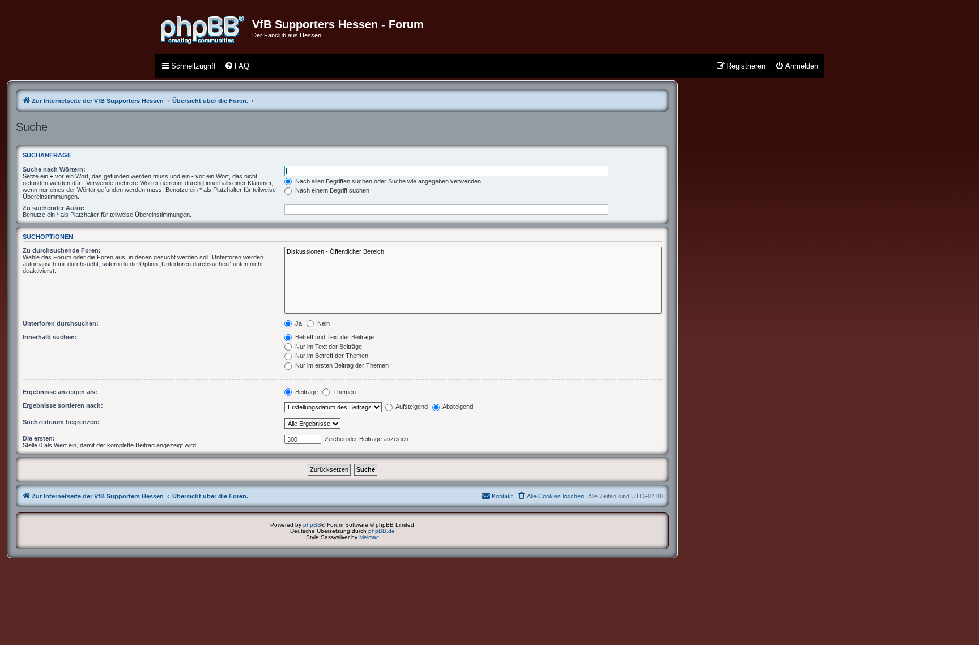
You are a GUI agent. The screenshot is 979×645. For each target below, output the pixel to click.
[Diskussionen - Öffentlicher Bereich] (473, 252)
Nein (323, 323)
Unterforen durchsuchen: (61, 323)
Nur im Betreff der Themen (330, 355)
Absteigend (457, 406)
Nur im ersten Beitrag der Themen (341, 365)
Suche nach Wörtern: (54, 169)
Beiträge (305, 391)
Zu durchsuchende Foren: (62, 250)
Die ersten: (39, 438)
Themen (343, 391)
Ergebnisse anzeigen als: (60, 391)
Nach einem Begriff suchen (331, 190)
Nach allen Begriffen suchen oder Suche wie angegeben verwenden (387, 181)
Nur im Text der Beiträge (327, 346)
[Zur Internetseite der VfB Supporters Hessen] (203, 28)
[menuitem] (237, 66)
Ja (297, 323)
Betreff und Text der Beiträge (333, 337)
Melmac (369, 537)
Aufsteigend (411, 406)
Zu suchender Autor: (54, 207)
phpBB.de (381, 531)
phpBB (312, 525)
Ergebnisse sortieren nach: (63, 405)
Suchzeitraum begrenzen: (61, 421)
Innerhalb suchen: (50, 337)
